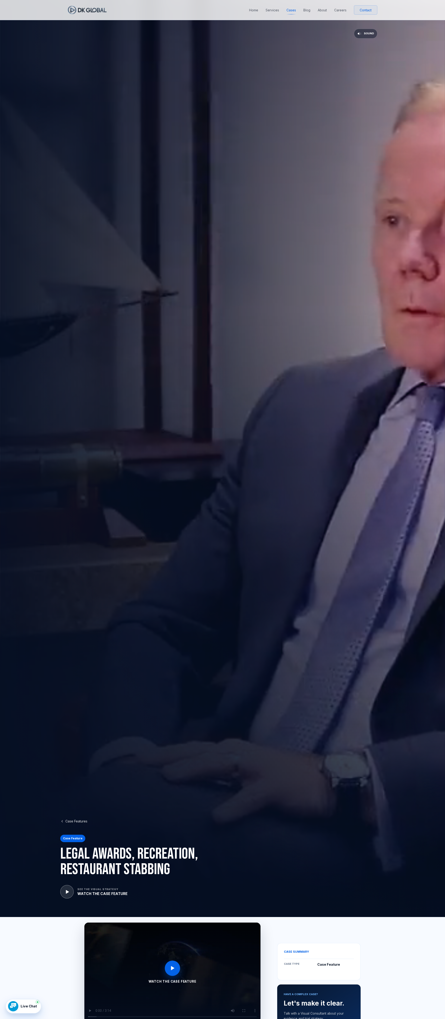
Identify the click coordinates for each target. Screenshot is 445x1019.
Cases (291, 10)
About (322, 10)
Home (253, 10)
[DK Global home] (87, 10)
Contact (366, 10)
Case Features (76, 821)
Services (272, 10)
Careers (340, 10)
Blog (306, 10)
